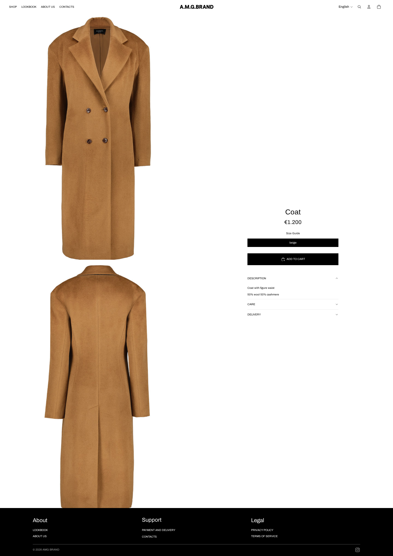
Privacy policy (262, 530)
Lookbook (40, 530)
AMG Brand (51, 549)
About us (40, 536)
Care (251, 304)
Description (256, 278)
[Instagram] (357, 550)
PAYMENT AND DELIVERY (158, 530)
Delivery (254, 314)
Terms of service (264, 536)
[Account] (369, 7)
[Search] (359, 7)
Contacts (149, 536)
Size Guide (293, 233)
